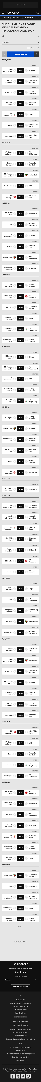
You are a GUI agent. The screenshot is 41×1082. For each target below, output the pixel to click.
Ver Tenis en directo (20, 1010)
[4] (23, 972)
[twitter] (18, 1076)
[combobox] (20, 36)
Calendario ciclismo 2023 (20, 1057)
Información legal (21, 1036)
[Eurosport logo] (14, 13)
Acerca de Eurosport (20, 1021)
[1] (15, 972)
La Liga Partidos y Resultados (20, 1003)
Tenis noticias (20, 1060)
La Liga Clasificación (20, 1006)
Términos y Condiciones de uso (20, 1029)
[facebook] (12, 1076)
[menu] (37, 12)
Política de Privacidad (20, 1032)
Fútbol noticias (20, 1013)
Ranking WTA (20, 1050)
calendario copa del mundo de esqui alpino (21, 1054)
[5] (25, 972)
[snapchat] (23, 1076)
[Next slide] (38, 18)
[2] (18, 972)
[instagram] (28, 1076)
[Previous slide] (2, 18)
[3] (20, 972)
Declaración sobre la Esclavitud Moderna (20, 1039)
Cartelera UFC (20, 1000)
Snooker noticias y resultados (20, 1047)
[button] (3, 13)
